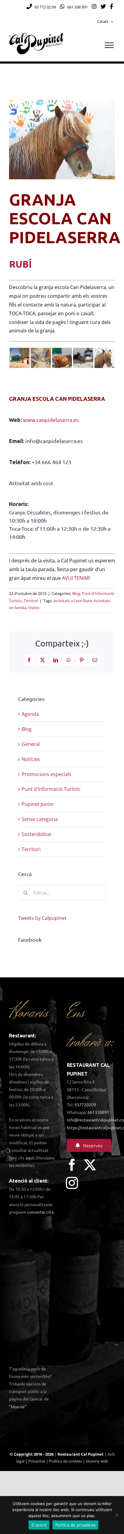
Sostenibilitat (36, 834)
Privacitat (36, 1461)
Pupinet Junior (38, 804)
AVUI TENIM (75, 578)
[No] (116, 1515)
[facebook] (72, 1165)
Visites (33, 607)
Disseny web (97, 1461)
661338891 (98, 1112)
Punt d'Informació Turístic (51, 789)
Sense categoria (40, 819)
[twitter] (90, 1165)
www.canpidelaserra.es (51, 420)
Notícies (31, 759)
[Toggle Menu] (109, 45)
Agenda (30, 714)
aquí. (30, 1157)
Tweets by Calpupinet (42, 918)
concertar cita (40, 1212)
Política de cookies (65, 1461)
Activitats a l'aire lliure (72, 600)
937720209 (85, 1104)
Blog (76, 593)
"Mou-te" (17, 1406)
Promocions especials (46, 774)
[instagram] (72, 1183)
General (31, 744)
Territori (31, 600)
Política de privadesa (75, 1525)
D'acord (39, 1525)
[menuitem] (105, 21)
